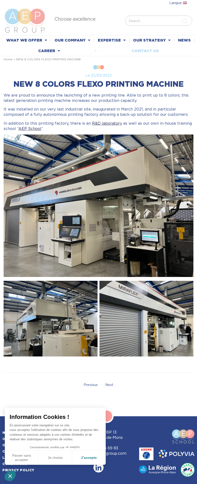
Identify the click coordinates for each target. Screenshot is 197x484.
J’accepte (89, 457)
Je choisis (55, 457)
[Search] (186, 20)
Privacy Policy (18, 470)
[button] (10, 476)
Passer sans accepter (21, 457)
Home (8, 59)
